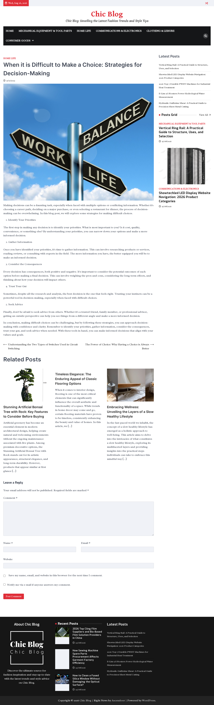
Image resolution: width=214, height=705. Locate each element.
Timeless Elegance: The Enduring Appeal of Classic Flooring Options (76, 379)
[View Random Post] (206, 3)
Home (10, 31)
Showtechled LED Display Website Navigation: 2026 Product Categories (184, 197)
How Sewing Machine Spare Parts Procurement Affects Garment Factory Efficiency (86, 657)
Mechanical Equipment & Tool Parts (45, 31)
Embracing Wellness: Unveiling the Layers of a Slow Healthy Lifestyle (130, 412)
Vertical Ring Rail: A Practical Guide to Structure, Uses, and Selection (181, 132)
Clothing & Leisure (161, 31)
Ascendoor (118, 700)
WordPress (148, 700)
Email (85, 543)
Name (8, 543)
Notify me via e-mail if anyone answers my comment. (39, 584)
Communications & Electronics (119, 31)
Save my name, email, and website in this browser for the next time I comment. (55, 575)
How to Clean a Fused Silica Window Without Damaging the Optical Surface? (86, 680)
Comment (10, 498)
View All (204, 114)
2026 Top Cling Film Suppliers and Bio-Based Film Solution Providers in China (87, 633)
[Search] (205, 35)
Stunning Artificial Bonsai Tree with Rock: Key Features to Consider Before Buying (25, 412)
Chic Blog (107, 14)
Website (8, 559)
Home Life (84, 31)
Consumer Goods (18, 40)
